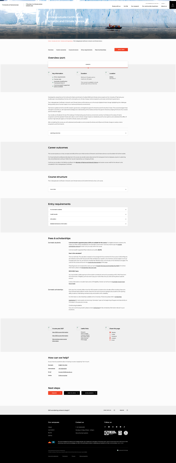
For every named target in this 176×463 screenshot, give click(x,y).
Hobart (50, 427)
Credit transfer (54, 214)
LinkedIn (114, 338)
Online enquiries (62, 375)
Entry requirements (86, 50)
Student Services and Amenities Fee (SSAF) (107, 266)
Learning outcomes (55, 133)
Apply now (121, 49)
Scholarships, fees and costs (88, 267)
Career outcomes (61, 50)
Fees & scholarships (100, 50)
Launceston (51, 430)
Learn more (120, 443)
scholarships (118, 296)
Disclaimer (65, 456)
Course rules (57, 79)
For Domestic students (56, 209)
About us (164, 6)
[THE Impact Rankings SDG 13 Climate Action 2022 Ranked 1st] (110, 433)
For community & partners (150, 6)
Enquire (83, 332)
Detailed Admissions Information (58, 223)
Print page (84, 339)
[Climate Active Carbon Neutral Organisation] (120, 433)
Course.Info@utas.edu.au (65, 372)
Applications (72, 300)
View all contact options (82, 433)
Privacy (73, 456)
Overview (50, 50)
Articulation (53, 219)
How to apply (84, 333)
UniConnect (96, 307)
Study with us (116, 6)
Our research (135, 6)
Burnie (50, 432)
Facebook (114, 336)
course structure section (94, 262)
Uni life (126, 6)
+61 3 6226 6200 (62, 368)
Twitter (113, 334)
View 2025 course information (60, 335)
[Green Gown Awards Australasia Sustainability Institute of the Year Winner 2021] (126, 433)
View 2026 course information (60, 332)
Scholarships (89, 393)
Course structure (73, 50)
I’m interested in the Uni (152, 3)
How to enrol (84, 338)
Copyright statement (53, 456)
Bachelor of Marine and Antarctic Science (87, 162)
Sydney (50, 435)
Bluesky (114, 332)
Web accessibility (83, 456)
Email (113, 340)
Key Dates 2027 (85, 336)
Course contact (85, 335)
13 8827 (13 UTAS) (62, 365)
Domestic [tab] (88, 64)
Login (162, 3)
